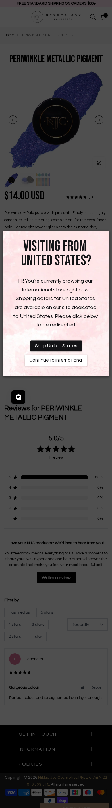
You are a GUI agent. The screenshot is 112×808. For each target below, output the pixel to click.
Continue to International (56, 360)
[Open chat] (18, 397)
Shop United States (56, 345)
